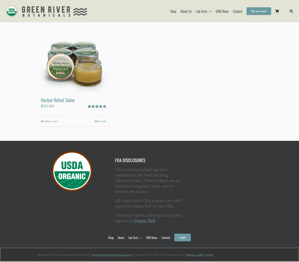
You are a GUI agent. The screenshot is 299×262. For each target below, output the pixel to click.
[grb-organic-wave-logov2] (46, 7)
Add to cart (51, 121)
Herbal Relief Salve (58, 100)
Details (101, 121)
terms (209, 254)
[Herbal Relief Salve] (73, 61)
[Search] (291, 11)
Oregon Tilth (144, 221)
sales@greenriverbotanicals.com (112, 254)
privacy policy (195, 254)
